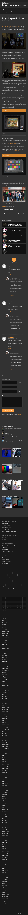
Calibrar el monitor (6, 525)
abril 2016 (4, 824)
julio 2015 (4, 839)
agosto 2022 (4, 692)
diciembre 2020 (5, 724)
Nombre (20, 382)
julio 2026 (4, 620)
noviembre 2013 (5, 876)
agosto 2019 (4, 750)
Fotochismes (4, 537)
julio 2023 (4, 672)
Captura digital (5, 576)
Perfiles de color (5, 529)
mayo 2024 (4, 657)
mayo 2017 (4, 800)
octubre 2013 (5, 877)
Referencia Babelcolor (6, 176)
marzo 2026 (4, 626)
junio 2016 (4, 820)
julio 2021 (4, 714)
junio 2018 (4, 776)
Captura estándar (6, 155)
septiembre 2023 (5, 670)
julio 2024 (4, 653)
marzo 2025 (4, 644)
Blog (3, 9)
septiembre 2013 (5, 879)
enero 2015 (4, 850)
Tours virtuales (19, 586)
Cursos (17, 578)
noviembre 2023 (5, 666)
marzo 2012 (4, 903)
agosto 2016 (4, 816)
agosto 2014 (4, 859)
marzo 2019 (4, 759)
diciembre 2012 (5, 894)
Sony (15, 586)
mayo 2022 (4, 698)
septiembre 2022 (5, 690)
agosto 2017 (4, 794)
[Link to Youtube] (19, 913)
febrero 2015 (5, 848)
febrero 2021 (5, 720)
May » (6, 610)
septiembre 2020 (5, 729)
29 (17, 607)
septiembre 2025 (5, 637)
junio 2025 (4, 639)
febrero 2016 (5, 827)
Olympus (10, 584)
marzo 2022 (4, 702)
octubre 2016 (5, 813)
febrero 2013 (5, 892)
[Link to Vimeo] (23, 913)
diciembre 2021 (5, 707)
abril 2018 (4, 779)
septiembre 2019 (5, 748)
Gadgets (10, 580)
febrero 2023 (5, 681)
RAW (3, 586)
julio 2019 (4, 752)
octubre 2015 (5, 835)
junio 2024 (4, 655)
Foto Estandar (5, 110)
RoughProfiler (13, 84)
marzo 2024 (4, 661)
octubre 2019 (5, 746)
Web (19, 391)
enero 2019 (4, 763)
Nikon (7, 584)
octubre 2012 (5, 898)
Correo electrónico (20, 388)
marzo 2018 (4, 781)
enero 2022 (4, 705)
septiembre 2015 (5, 837)
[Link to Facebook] (17, 913)
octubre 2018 (5, 768)
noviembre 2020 (5, 726)
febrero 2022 (5, 703)
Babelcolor (17, 150)
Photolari (4, 539)
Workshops (9, 588)
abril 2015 (4, 844)
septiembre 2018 (5, 770)
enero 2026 (4, 629)
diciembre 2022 (5, 685)
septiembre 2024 (5, 650)
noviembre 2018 (5, 766)
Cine (3, 578)
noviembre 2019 (5, 744)
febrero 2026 (5, 627)
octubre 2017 (5, 790)
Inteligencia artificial (6, 582)
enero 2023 (4, 683)
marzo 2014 (4, 868)
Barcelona (10, 573)
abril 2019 (4, 757)
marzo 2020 (4, 739)
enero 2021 (4, 722)
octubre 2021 (5, 711)
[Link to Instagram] (25, 913)
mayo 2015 (4, 842)
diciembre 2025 (5, 631)
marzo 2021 (4, 718)
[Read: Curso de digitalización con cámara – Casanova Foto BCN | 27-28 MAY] (3, 433)
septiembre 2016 (5, 814)
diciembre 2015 (5, 831)
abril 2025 (4, 642)
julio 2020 (4, 731)
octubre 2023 (5, 668)
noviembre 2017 (5, 789)
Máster (4, 584)
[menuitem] (21, 5)
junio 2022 (4, 696)
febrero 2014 (5, 870)
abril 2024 (4, 659)
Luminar (19, 582)
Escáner (7, 580)
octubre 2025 (5, 635)
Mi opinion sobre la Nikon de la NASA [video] (12, 436)
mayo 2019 (4, 755)
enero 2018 (4, 785)
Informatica (20, 580)
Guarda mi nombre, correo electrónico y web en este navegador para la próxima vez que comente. (12, 396)
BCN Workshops (15, 573)
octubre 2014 (5, 855)
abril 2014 (4, 866)
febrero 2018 (5, 783)
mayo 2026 (4, 622)
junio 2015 (4, 840)
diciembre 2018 (5, 764)
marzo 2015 (4, 846)
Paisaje (15, 584)
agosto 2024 (4, 652)
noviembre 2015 (5, 833)
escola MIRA (17, 26)
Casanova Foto (21, 576)
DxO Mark (4, 547)
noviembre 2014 (5, 853)
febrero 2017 (5, 805)
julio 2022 (4, 694)
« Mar (3, 610)
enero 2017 (4, 807)
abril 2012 (4, 901)
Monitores (23, 582)
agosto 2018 (4, 772)
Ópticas (21, 588)
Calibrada (4, 133)
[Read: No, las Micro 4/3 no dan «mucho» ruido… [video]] (3, 441)
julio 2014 (4, 861)
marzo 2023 (4, 679)
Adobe (6, 573)
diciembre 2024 (5, 648)
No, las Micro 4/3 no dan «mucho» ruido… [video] (13, 440)
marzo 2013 (4, 890)
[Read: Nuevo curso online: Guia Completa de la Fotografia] (3, 429)
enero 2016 (4, 829)
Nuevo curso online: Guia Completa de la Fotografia (13, 428)
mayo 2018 (4, 777)
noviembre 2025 (5, 633)
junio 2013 (4, 885)
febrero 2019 (5, 761)
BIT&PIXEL (5, 574)
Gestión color (15, 580)
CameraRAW (15, 574)
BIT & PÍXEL (5, 523)
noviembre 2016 (5, 811)
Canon (19, 574)
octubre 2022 (5, 689)
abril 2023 (4, 677)
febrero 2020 (5, 740)
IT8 (11, 582)
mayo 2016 (4, 822)
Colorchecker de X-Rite (11, 143)
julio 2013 (4, 883)
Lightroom (14, 582)
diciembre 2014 (5, 851)
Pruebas (23, 584)
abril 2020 (4, 737)
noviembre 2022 (5, 687)
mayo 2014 (4, 864)
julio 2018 (4, 774)
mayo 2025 (4, 640)
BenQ (20, 573)
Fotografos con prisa (6, 527)
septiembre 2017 (5, 792)
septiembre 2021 (5, 713)
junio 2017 (4, 798)
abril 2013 (4, 888)
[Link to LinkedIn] (21, 913)
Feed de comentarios (6, 561)
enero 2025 (4, 646)
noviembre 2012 (5, 896)
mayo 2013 (4, 887)
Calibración (10, 574)
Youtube (17, 588)
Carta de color (16, 576)
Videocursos (5, 588)
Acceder (4, 557)
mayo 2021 (4, 716)
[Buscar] (21, 5)
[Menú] (24, 5)
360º (3, 573)
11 (3, 603)
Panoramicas (19, 584)
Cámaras (21, 578)
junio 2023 (4, 674)
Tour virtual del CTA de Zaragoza (9, 531)
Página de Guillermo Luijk (7, 551)
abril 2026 (4, 624)
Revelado (7, 586)
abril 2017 (4, 801)
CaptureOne (10, 576)
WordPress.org (5, 563)
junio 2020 (4, 733)
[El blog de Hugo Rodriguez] (11, 5)
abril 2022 (4, 700)
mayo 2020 (4, 735)
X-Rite (14, 588)
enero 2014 (4, 872)
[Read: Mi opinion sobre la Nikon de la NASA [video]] (3, 437)
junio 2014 (4, 863)
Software (11, 586)
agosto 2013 (4, 881)
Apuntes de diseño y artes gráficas (9, 545)
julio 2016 (4, 818)
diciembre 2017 (5, 787)
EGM (3, 580)
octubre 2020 (5, 727)
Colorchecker (7, 578)
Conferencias (13, 578)
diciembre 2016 (5, 809)
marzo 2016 (4, 826)
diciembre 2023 (5, 665)
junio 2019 (4, 753)
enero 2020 (4, 742)
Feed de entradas (5, 559)
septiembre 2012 (5, 900)
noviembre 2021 (5, 709)
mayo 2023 (4, 676)
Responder (9, 274)
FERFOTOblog (5, 549)
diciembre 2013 (5, 874)
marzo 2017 (4, 803)
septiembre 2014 (5, 857)
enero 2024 (4, 663)
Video (24, 586)
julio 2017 (4, 796)
